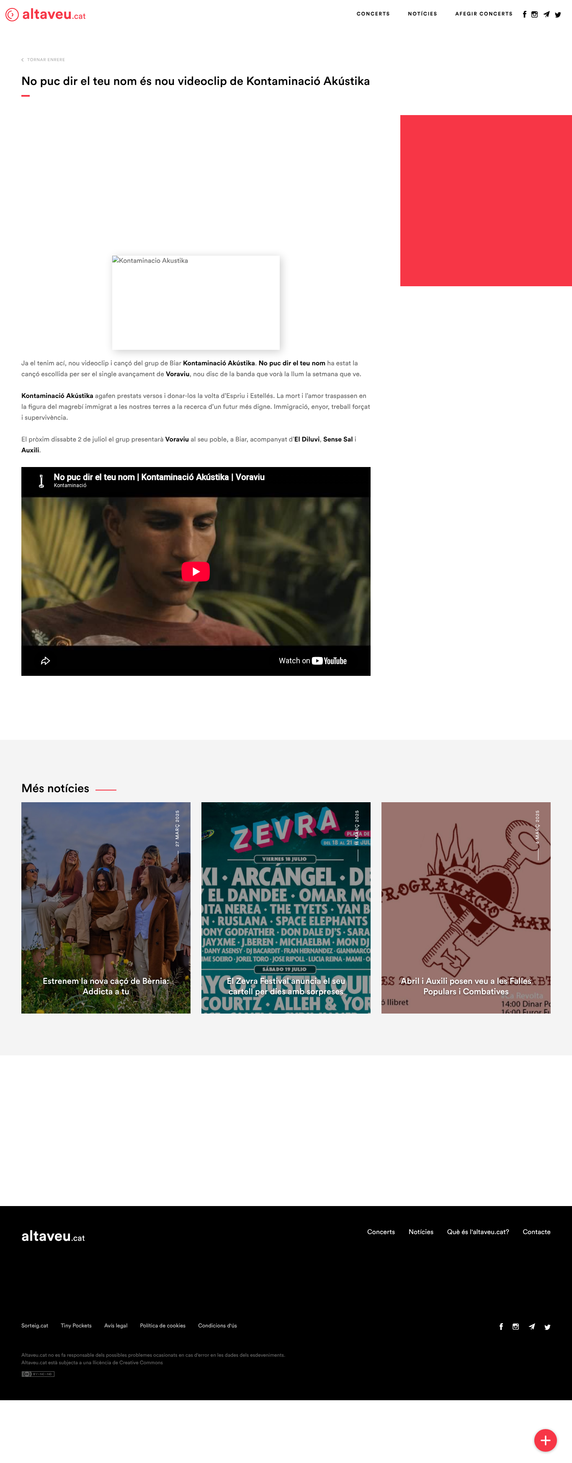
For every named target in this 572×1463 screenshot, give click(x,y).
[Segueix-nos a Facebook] (524, 16)
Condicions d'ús (217, 1326)
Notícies (422, 14)
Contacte (537, 1232)
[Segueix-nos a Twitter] (558, 16)
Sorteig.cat (34, 1326)
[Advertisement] (196, 176)
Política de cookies (163, 1326)
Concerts (373, 14)
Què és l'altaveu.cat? (478, 1232)
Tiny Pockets (76, 1326)
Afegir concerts (484, 14)
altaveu (54, 14)
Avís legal (116, 1326)
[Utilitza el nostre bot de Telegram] (546, 16)
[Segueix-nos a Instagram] (534, 16)
